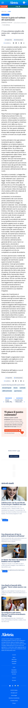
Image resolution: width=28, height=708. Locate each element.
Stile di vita (3, 11)
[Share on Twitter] (18, 43)
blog (8, 63)
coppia (9, 11)
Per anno (14, 680)
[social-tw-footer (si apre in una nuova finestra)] (15, 686)
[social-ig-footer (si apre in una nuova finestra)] (18, 686)
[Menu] (4, 2)
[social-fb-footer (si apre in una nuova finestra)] (12, 686)
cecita (4, 598)
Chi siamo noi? (14, 692)
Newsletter (14, 670)
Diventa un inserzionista (14, 698)
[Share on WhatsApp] (23, 43)
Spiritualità (14, 661)
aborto (4, 488)
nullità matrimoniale (7, 391)
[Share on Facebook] (13, 43)
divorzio (15, 388)
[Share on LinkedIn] (16, 43)
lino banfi (5, 571)
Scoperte (14, 663)
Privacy (14, 703)
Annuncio (14, 674)
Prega (17, 6)
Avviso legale (14, 695)
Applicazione (14, 672)
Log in (18, 450)
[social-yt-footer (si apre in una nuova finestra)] (10, 686)
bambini (4, 545)
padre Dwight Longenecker (20, 22)
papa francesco (18, 391)
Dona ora (3, 6)
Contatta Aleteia (14, 700)
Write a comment (14, 456)
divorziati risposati (6, 388)
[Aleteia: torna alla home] (14, 2)
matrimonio (22, 388)
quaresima (5, 520)
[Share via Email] (21, 43)
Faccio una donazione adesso (11, 430)
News (14, 657)
